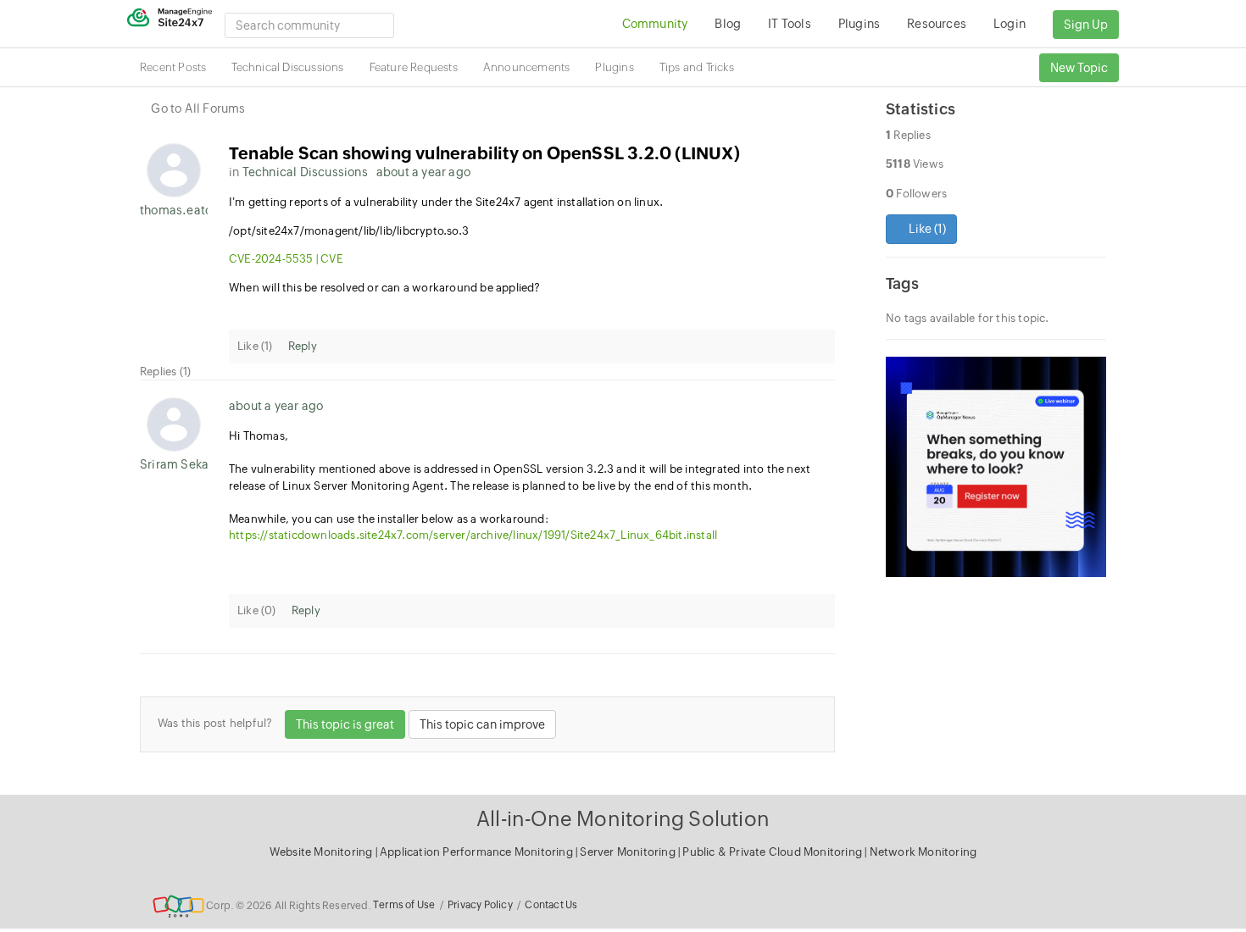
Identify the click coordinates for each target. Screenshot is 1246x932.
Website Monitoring (321, 852)
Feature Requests (414, 67)
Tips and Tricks (696, 67)
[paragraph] (532, 259)
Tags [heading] (902, 283)
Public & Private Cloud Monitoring (773, 852)
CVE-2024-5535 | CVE (286, 258)
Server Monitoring (629, 852)
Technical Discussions (287, 67)
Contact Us (551, 905)
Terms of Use (404, 905)
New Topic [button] (1079, 68)
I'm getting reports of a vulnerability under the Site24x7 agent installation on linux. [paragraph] (446, 202)
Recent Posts (173, 67)
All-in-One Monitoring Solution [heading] (623, 818)
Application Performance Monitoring (478, 852)
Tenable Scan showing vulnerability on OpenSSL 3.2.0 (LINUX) (484, 153)
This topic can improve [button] (482, 724)
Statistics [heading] (920, 109)
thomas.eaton (174, 210)
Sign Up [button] (1086, 24)
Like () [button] (926, 229)
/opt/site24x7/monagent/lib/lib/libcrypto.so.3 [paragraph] (349, 231)
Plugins (614, 67)
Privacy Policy (480, 905)
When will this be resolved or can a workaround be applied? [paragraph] (385, 287)
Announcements (526, 67)
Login (1009, 24)
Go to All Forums (198, 108)
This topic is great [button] (345, 724)
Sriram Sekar (174, 464)
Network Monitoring (923, 852)
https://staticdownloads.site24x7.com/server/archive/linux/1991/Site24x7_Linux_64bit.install (473, 535)
